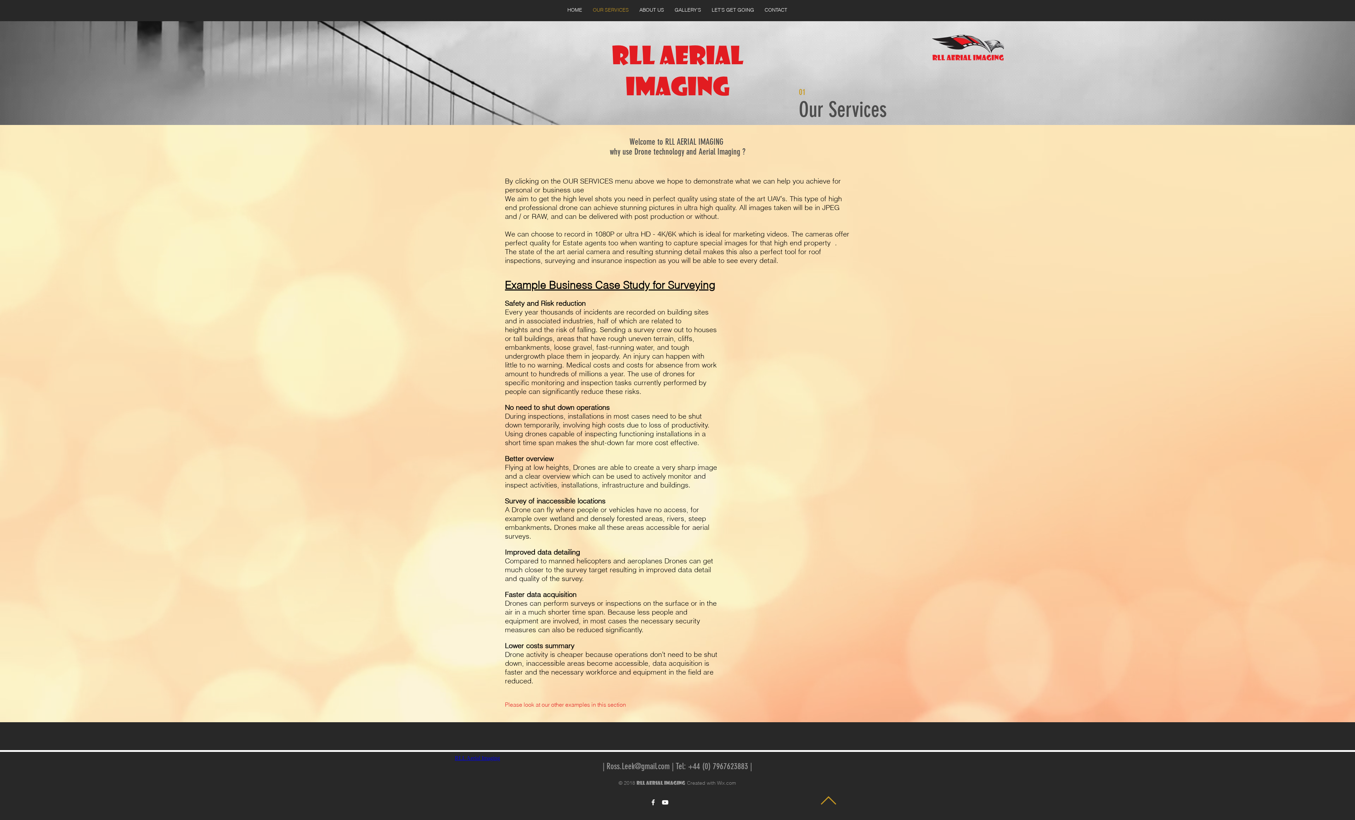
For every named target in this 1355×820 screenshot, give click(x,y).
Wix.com (726, 783)
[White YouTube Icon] (665, 802)
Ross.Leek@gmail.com (638, 766)
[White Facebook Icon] (653, 802)
